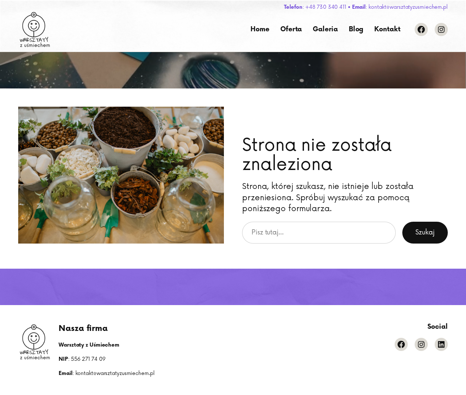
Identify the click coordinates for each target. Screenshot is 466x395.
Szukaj (425, 232)
